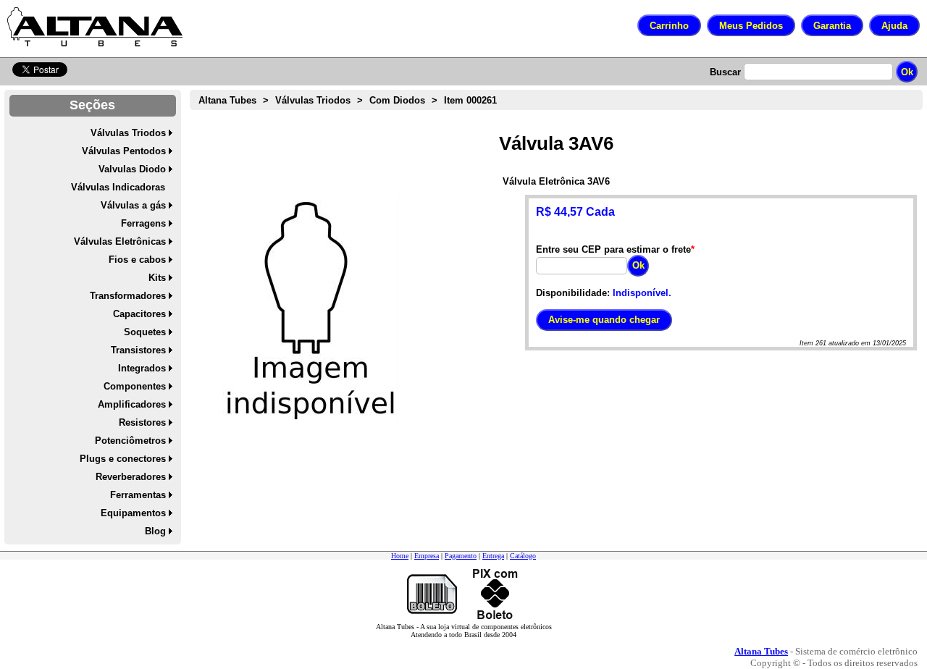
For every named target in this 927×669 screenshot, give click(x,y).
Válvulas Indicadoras (118, 187)
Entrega (493, 556)
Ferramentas (138, 494)
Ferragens (143, 223)
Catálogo (523, 556)
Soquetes (145, 332)
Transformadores (128, 295)
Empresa (426, 556)
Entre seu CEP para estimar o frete (613, 249)
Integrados (142, 368)
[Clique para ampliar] (310, 310)
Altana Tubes (227, 100)
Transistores (138, 350)
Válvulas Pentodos (124, 151)
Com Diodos (397, 100)
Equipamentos (133, 513)
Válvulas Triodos (128, 132)
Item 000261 (470, 100)
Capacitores (139, 313)
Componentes (135, 386)
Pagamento (461, 556)
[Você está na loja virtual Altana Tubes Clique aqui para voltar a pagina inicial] (95, 27)
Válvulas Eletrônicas (120, 241)
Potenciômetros (130, 440)
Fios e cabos (137, 259)
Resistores (142, 422)
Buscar (725, 72)
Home (399, 556)
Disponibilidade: (573, 292)
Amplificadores (132, 404)
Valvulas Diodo (132, 169)
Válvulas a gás (133, 205)
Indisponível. (642, 292)
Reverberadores (131, 476)
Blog (155, 531)
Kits (157, 277)
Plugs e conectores (123, 458)
